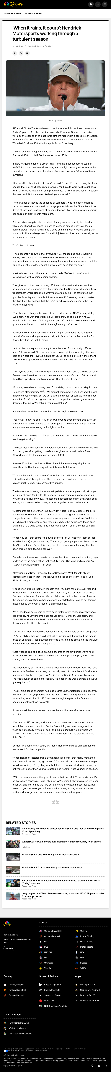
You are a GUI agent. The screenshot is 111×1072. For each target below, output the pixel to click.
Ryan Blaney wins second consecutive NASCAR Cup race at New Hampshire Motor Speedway (63, 830)
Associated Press (29, 834)
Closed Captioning (27, 1049)
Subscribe (9, 948)
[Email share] (27, 53)
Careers (15, 1049)
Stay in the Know (11, 935)
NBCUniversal (18, 1055)
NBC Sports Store (47, 1049)
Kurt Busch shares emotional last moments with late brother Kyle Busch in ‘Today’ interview (61, 882)
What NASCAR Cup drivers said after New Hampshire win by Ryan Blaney (61, 841)
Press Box (59, 1049)
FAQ (37, 1049)
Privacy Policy (80, 1049)
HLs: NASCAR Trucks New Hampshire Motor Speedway (52, 867)
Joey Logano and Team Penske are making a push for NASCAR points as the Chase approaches (63, 895)
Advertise (7, 1049)
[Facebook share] (14, 53)
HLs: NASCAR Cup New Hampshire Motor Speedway (50, 854)
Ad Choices (69, 1049)
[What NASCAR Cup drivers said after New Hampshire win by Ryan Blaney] (13, 844)
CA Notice (29, 1051)
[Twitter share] (21, 53)
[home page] (13, 4)
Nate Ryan (19, 46)
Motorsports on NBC (33, 13)
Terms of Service (40, 1051)
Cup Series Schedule (12, 13)
